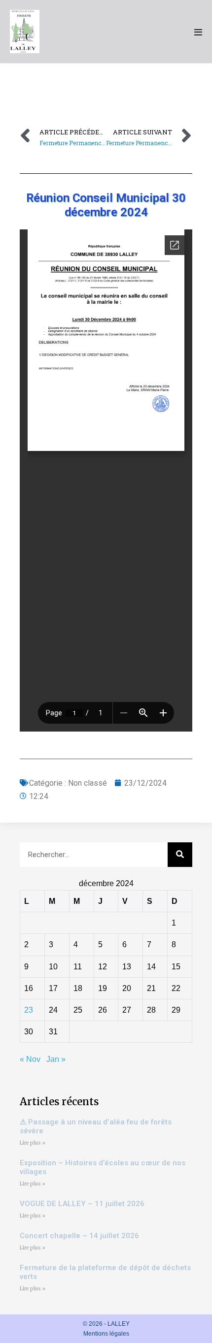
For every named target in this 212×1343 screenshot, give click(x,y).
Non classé (87, 783)
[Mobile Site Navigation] (198, 32)
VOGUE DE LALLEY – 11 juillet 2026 (82, 1203)
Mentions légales (106, 1333)
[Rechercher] (180, 854)
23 (28, 1010)
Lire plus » (32, 1143)
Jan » (56, 1059)
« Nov (30, 1059)
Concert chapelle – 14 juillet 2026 (79, 1235)
